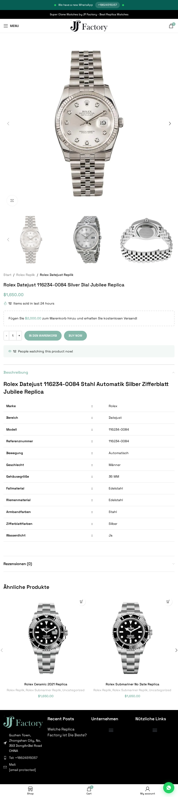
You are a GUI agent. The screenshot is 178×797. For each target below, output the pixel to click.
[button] (8, 123)
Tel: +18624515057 (23, 758)
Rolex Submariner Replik (43, 690)
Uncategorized (73, 690)
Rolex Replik (25, 275)
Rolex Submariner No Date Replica (132, 684)
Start (7, 275)
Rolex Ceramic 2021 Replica (45, 684)
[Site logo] (89, 25)
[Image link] (23, 721)
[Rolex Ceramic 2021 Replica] (45, 637)
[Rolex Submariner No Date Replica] (132, 637)
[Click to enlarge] (12, 200)
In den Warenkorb (43, 336)
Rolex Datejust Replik (56, 275)
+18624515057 (107, 5)
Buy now (75, 336)
